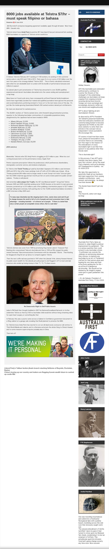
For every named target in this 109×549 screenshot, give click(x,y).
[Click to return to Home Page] (91, 14)
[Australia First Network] (91, 294)
